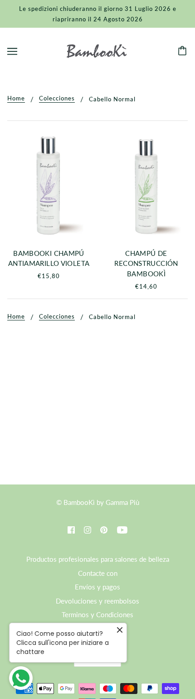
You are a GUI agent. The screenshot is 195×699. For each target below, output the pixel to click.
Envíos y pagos (97, 587)
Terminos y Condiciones (97, 614)
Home (16, 98)
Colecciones (57, 98)
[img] (71, 529)
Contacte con (97, 573)
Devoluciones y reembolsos (97, 601)
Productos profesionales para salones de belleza (97, 559)
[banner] (96, 50)
